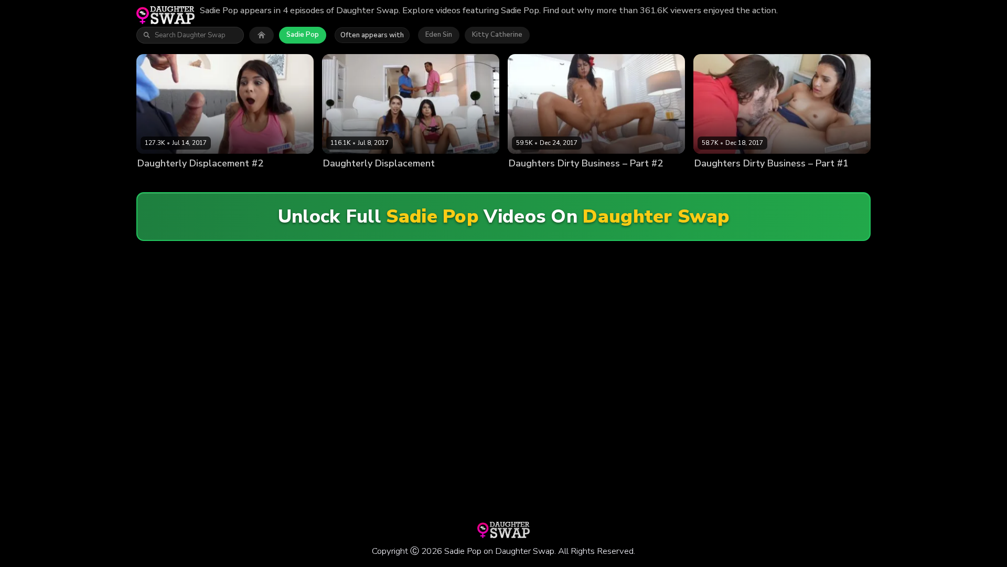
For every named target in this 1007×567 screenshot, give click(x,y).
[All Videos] (261, 35)
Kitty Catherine (497, 34)
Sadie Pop (302, 34)
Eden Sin (438, 34)
